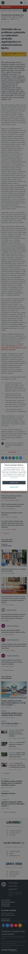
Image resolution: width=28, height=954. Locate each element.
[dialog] (14, 477)
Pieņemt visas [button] (14, 482)
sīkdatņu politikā (14, 477)
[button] (14, 487)
